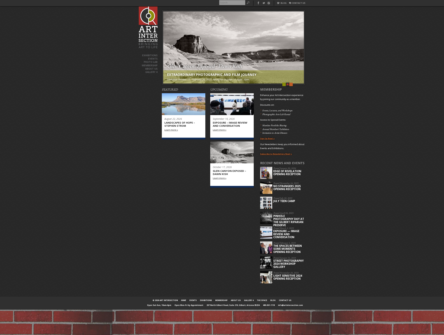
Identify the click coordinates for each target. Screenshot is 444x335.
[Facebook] (258, 2)
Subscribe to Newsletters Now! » (276, 154)
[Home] (148, 27)
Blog (273, 300)
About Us (151, 68)
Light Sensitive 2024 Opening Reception (287, 277)
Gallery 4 (151, 72)
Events (152, 58)
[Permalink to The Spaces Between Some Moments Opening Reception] (266, 247)
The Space (262, 300)
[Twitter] (263, 2)
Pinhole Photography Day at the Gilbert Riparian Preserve (288, 220)
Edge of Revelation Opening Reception (287, 172)
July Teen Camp (284, 201)
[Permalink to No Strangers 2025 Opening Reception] (266, 188)
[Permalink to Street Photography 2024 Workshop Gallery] (266, 262)
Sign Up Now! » (267, 138)
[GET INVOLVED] (232, 104)
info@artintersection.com (290, 305)
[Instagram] (269, 2)
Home (183, 300)
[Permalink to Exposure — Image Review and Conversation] (266, 233)
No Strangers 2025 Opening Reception (287, 187)
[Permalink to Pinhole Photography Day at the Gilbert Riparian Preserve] (266, 218)
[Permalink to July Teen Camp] (266, 203)
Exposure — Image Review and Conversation (286, 234)
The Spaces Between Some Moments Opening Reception (287, 249)
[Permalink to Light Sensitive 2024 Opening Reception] (266, 277)
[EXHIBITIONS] (232, 152)
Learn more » (171, 130)
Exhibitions (149, 55)
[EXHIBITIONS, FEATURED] (183, 104)
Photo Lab (150, 62)
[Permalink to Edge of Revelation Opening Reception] (266, 173)
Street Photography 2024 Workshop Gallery (288, 264)
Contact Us (285, 300)
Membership (149, 65)
